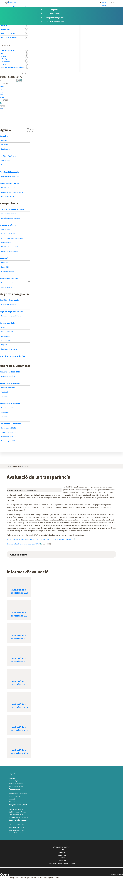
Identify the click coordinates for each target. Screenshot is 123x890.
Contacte (113, 877)
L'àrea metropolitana (7, 50)
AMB (1, 53)
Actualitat (12, 778)
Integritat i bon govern (8, 33)
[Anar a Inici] (8, 466)
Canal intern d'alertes (16, 815)
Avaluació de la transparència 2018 (19, 752)
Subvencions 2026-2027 (16, 825)
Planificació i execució (16, 783)
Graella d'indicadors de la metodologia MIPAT (23, 544)
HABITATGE (62, 855)
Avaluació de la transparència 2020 (19, 706)
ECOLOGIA (62, 858)
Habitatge (3, 59)
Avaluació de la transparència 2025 (19, 591)
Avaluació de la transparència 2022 (19, 660)
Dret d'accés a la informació (18, 794)
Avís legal (113, 883)
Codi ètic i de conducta (16, 809)
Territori (3, 56)
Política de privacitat (116, 886)
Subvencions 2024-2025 (16, 827)
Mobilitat (3, 64)
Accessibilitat (114, 880)
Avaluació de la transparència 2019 (19, 729)
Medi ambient (5, 62)
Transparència (5, 29)
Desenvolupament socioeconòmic (12, 67)
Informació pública (15, 796)
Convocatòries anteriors (17, 833)
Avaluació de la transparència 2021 (19, 683)
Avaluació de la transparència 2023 (19, 637)
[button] (61, 2)
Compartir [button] (105, 5)
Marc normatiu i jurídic (16, 786)
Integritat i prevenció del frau (18, 817)
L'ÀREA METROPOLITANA (61, 847)
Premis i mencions (115, 888)
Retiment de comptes (16, 802)
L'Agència (3, 25)
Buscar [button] (104, 2)
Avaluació (12, 799)
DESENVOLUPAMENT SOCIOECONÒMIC (62, 863)
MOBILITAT (62, 860)
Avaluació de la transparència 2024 (19, 614)
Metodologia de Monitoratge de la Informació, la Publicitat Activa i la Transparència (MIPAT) (40, 539)
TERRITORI (62, 852)
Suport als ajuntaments (8, 37)
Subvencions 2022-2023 (16, 830)
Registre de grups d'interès (17, 812)
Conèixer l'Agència (15, 781)
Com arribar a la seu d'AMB (116, 875)
